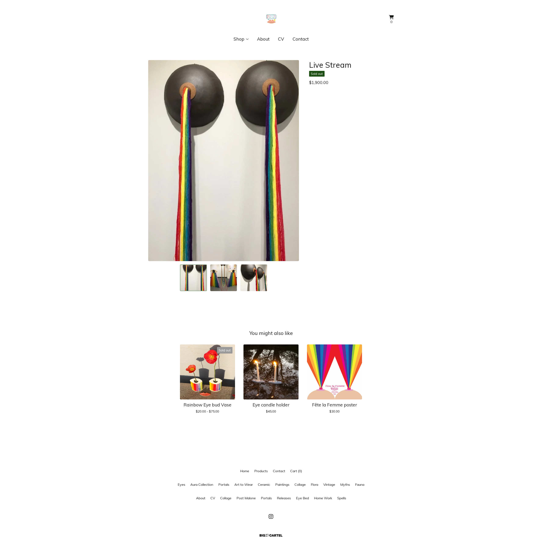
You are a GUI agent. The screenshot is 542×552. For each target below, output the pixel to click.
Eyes (181, 484)
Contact (301, 39)
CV (281, 39)
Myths (345, 484)
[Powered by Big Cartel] (271, 535)
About (263, 39)
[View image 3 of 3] (253, 277)
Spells (341, 498)
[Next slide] (293, 161)
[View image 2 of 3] (223, 277)
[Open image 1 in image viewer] (223, 160)
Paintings (282, 484)
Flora (314, 484)
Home (244, 471)
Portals (223, 484)
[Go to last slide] (154, 161)
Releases (284, 498)
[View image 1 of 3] (193, 277)
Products (261, 471)
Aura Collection (201, 484)
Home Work (323, 498)
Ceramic (264, 484)
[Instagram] (271, 516)
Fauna (359, 484)
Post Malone (246, 498)
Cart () (296, 471)
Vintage (329, 484)
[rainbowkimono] (271, 19)
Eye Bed (302, 498)
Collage (300, 484)
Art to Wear (243, 484)
